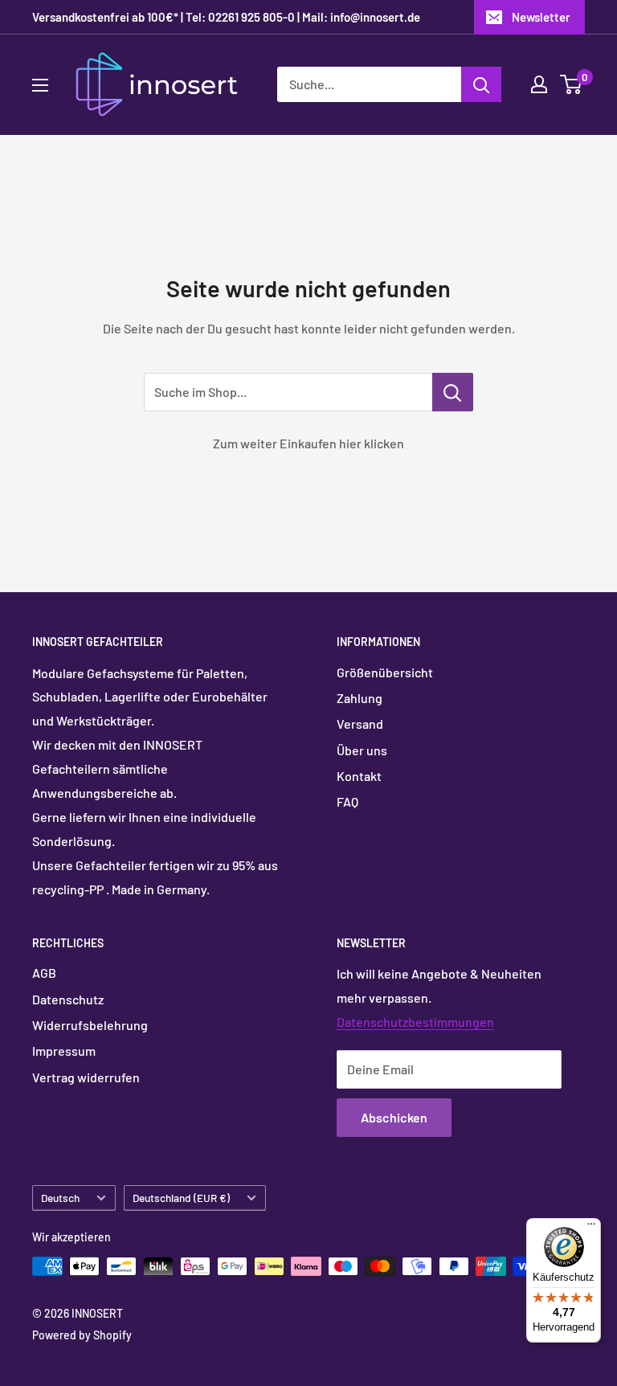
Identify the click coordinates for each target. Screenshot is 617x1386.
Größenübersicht (385, 672)
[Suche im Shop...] (452, 392)
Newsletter (541, 17)
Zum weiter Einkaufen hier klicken (308, 443)
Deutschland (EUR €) (181, 1197)
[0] (572, 84)
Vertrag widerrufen (86, 1077)
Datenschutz (68, 999)
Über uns (362, 750)
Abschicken (394, 1117)
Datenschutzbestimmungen (415, 1021)
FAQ (347, 801)
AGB (44, 972)
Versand (360, 723)
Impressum (64, 1050)
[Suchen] (481, 84)
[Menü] (591, 1227)
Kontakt (359, 775)
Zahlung (359, 697)
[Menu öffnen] (40, 85)
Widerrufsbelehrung (90, 1024)
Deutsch (60, 1197)
